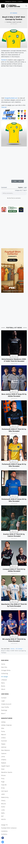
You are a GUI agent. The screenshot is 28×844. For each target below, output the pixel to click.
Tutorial (3, 107)
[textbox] (14, 194)
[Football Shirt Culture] (13, 6)
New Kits (14, 356)
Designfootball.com (11, 98)
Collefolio (20, 1)
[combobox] (26, 5)
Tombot (3, 60)
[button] (3, 5)
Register (20, 187)
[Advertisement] (14, 82)
